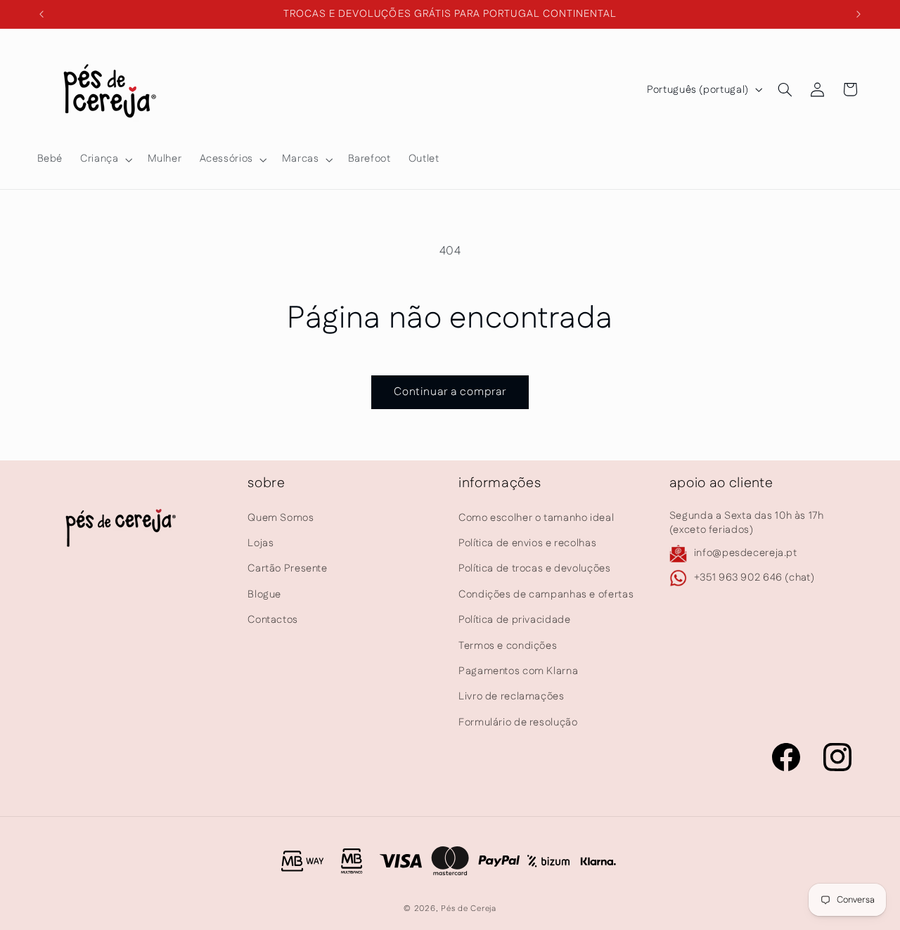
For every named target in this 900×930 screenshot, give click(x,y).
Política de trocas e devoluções (534, 568)
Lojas (261, 543)
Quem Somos (281, 517)
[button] (105, 159)
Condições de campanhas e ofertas (546, 594)
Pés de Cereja (468, 909)
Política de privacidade (514, 619)
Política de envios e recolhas (527, 543)
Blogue (264, 594)
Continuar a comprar (450, 392)
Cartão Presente (287, 568)
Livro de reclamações (511, 696)
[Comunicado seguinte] (858, 14)
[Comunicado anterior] (41, 14)
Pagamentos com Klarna (518, 671)
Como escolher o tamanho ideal (536, 517)
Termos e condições (507, 645)
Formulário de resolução (518, 722)
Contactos (273, 619)
